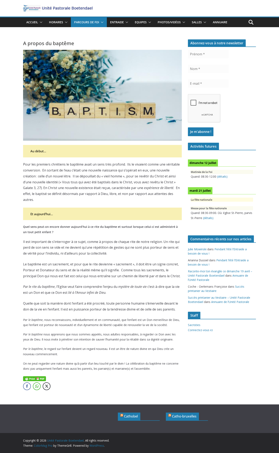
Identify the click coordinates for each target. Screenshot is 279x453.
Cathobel (131, 416)
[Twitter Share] (46, 386)
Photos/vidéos (169, 22)
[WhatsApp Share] (37, 386)
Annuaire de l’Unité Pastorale (230, 302)
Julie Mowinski (197, 249)
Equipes (141, 22)
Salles (197, 22)
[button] (40, 22)
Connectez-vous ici (200, 330)
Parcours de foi (86, 22)
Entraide (117, 22)
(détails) (222, 176)
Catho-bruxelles (184, 416)
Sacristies (194, 325)
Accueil (32, 22)
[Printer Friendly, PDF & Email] (34, 378)
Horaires (56, 22)
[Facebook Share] (27, 386)
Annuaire (220, 22)
